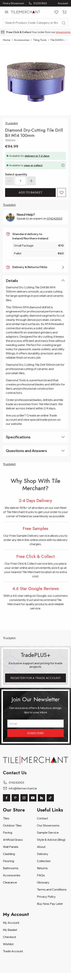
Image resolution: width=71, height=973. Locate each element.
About (41, 847)
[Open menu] (6, 12)
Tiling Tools (40, 40)
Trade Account (13, 951)
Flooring (8, 861)
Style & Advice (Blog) (51, 839)
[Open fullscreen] (35, 79)
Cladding (9, 854)
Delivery (42, 854)
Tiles (6, 818)
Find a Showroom (13, 3)
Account (63, 3)
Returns (42, 868)
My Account (11, 922)
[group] (35, 32)
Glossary (43, 882)
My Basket (10, 930)
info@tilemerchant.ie (23, 788)
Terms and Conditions (52, 889)
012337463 (40, 3)
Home (6, 40)
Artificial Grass (13, 839)
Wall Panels (10, 847)
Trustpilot (11, 123)
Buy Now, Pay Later (50, 903)
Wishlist (8, 944)
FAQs (41, 875)
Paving (7, 832)
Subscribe (35, 733)
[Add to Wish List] (61, 192)
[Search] (63, 23)
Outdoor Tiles (12, 825)
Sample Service (48, 832)
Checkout (9, 937)
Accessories (21, 40)
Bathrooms (10, 868)
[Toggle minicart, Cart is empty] (64, 12)
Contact (42, 818)
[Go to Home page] (25, 12)
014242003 (54, 218)
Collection (44, 861)
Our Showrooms (48, 825)
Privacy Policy (46, 896)
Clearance (10, 882)
